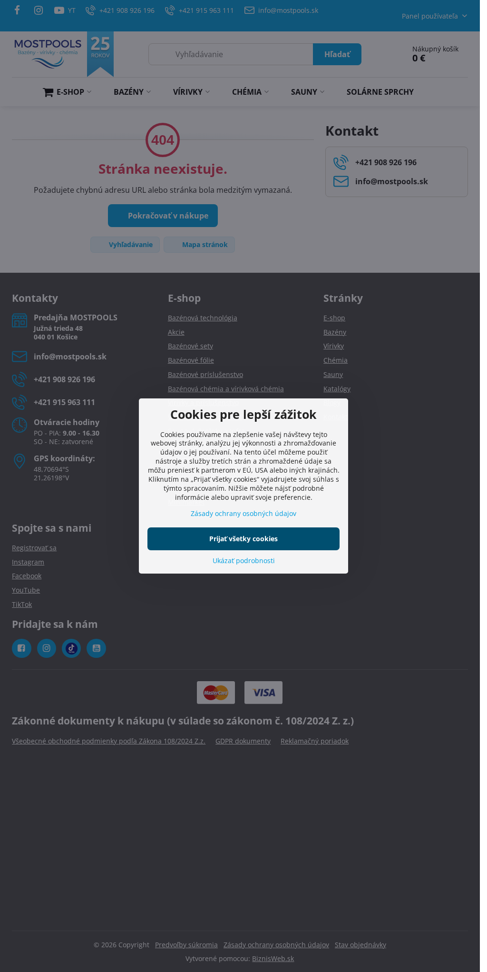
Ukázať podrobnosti (244, 560)
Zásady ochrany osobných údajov (243, 513)
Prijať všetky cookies (243, 538)
